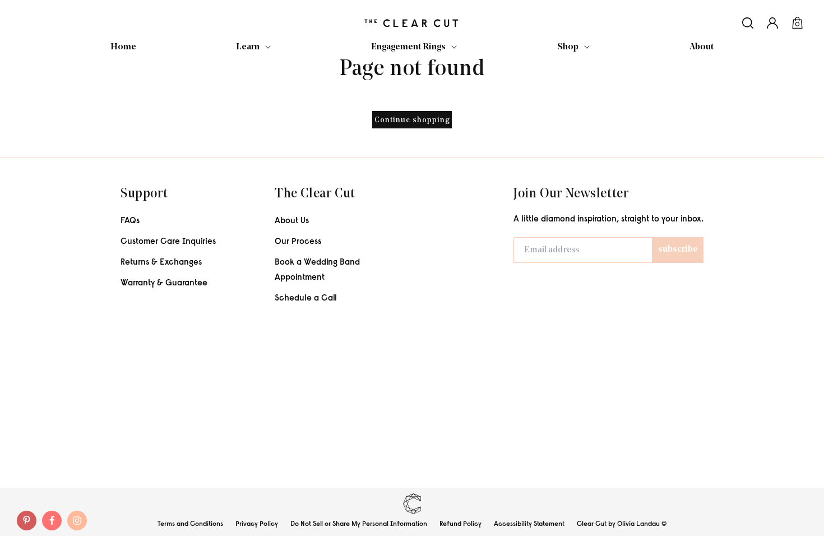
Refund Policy (460, 524)
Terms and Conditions (190, 524)
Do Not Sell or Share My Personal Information (358, 524)
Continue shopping (412, 120)
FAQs (130, 221)
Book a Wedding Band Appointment (317, 270)
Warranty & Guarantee (164, 283)
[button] (253, 47)
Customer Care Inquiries (168, 242)
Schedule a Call (306, 298)
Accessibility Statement (529, 524)
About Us (292, 221)
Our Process (298, 242)
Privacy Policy (256, 524)
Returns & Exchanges (161, 262)
